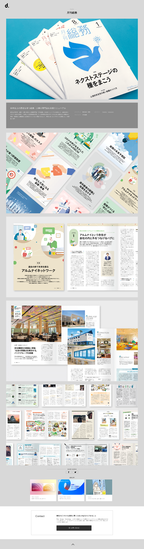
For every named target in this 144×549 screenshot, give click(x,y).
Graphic (104, 112)
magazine (111, 112)
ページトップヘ (72, 544)
